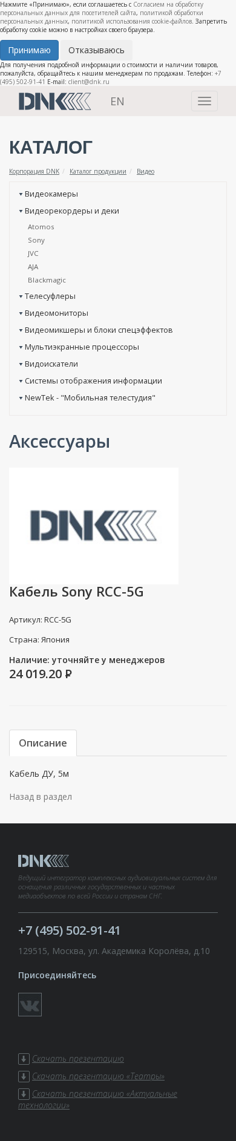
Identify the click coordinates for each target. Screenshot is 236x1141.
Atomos (41, 226)
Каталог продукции (98, 171)
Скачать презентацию (78, 1058)
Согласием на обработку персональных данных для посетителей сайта (101, 8)
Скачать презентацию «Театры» (98, 1076)
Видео (145, 171)
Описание (43, 743)
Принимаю (29, 50)
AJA (33, 266)
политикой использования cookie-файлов (131, 21)
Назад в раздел (40, 796)
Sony (36, 239)
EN (117, 101)
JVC (33, 253)
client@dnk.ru (89, 81)
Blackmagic (47, 279)
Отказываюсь (96, 50)
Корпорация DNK (34, 171)
